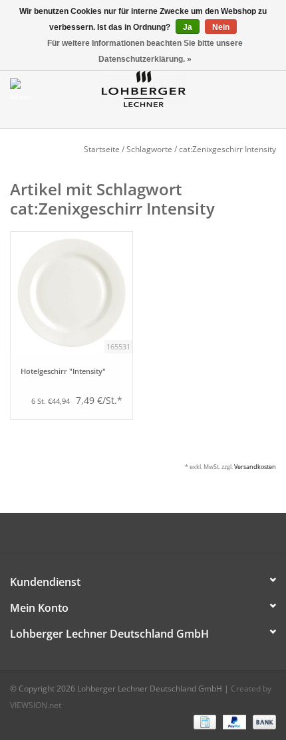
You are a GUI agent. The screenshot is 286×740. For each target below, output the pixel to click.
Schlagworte (149, 149)
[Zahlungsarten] (203, 721)
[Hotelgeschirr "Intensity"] (71, 292)
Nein (220, 27)
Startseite (102, 149)
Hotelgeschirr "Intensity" (63, 371)
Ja (187, 27)
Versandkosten (255, 466)
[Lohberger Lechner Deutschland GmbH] (164, 88)
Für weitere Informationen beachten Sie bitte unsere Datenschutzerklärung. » (145, 51)
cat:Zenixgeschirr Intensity (227, 149)
